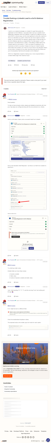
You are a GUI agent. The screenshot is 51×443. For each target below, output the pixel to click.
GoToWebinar (11, 60)
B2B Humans (11, 27)
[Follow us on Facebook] (23, 437)
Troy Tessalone (11, 94)
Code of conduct (8, 386)
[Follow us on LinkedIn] (25, 437)
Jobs (31, 431)
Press (26, 431)
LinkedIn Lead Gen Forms (24, 60)
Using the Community (9, 389)
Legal (43, 440)
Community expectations (10, 391)
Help (11, 431)
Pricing (6, 431)
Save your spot (7, 375)
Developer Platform (19, 431)
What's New (22, 7)
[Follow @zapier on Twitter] (31, 437)
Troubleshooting (16, 10)
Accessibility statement (30, 426)
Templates (43, 431)
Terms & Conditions (20, 426)
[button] (41, 2)
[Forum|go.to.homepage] (13, 2)
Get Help (3, 7)
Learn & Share (12, 7)
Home (3, 10)
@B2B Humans (13, 99)
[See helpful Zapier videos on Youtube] (33, 437)
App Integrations (25, 433)
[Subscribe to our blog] (28, 437)
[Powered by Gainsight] (25, 423)
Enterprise (36, 431)
